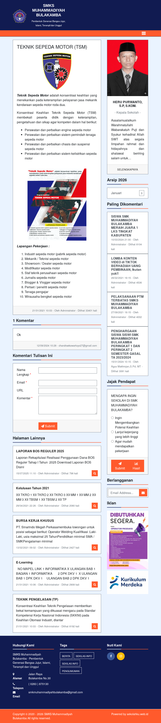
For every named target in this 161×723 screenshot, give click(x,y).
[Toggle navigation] (143, 33)
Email (22, 382)
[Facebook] (112, 656)
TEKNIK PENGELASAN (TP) (37, 599)
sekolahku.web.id (137, 714)
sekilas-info (84, 656)
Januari (126, 193)
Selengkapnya (127, 169)
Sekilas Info (70, 663)
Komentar (24, 398)
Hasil (136, 468)
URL (20, 390)
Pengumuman (71, 671)
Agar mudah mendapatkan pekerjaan (124, 446)
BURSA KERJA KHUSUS (35, 520)
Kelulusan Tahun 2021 (32, 488)
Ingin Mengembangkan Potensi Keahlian (127, 422)
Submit (49, 426)
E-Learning (24, 562)
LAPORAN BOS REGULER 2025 (40, 451)
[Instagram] (122, 656)
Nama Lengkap (24, 372)
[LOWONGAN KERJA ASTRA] (127, 540)
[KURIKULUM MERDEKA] (127, 582)
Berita (66, 656)
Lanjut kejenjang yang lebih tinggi (126, 434)
